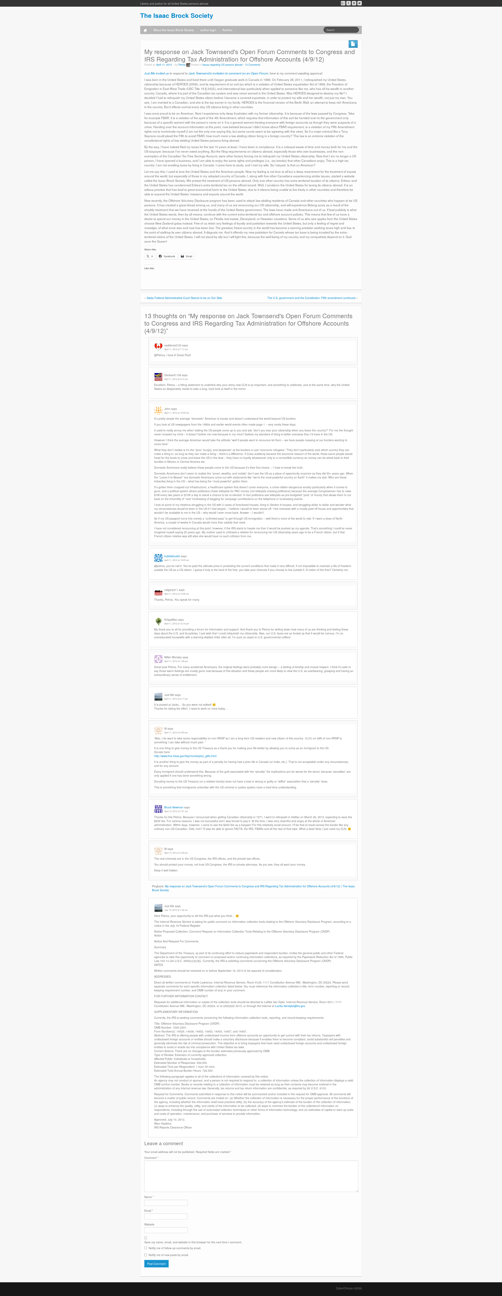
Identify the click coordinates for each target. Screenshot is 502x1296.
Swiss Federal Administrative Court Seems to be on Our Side (184, 298)
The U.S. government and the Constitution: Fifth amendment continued (311, 298)
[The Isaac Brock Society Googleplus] (343, 3)
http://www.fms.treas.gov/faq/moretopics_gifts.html (185, 756)
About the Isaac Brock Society (173, 30)
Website (149, 1224)
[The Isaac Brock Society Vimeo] (354, 3)
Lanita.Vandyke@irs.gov (290, 1006)
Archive (227, 30)
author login (208, 30)
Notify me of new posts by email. (169, 1255)
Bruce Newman (173, 807)
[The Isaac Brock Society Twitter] (359, 3)
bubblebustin (172, 556)
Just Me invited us (156, 73)
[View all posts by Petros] (188, 64)
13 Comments (252, 64)
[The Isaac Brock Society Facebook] (348, 3)
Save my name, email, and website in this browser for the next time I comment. (193, 1242)
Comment (151, 1158)
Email (148, 1211)
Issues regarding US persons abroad (222, 64)
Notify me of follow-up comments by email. (175, 1248)
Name (149, 1197)
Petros (182, 64)
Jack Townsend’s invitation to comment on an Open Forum (228, 73)
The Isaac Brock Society (176, 15)
